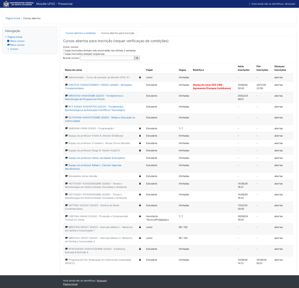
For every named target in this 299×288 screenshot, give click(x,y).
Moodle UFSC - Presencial (54, 4)
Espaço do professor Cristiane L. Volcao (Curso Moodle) (99, 143)
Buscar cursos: (71, 57)
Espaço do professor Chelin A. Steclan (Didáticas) (96, 135)
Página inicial (13, 18)
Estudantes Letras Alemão (83, 176)
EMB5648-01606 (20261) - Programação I (91, 128)
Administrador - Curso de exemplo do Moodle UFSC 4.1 (99, 77)
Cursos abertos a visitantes (81, 33)
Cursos (14, 48)
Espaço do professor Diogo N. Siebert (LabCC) (94, 150)
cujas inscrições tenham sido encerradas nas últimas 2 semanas (100, 50)
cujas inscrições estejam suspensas (85, 53)
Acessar (290, 3)
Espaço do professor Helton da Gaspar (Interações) (97, 157)
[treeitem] (30, 43)
